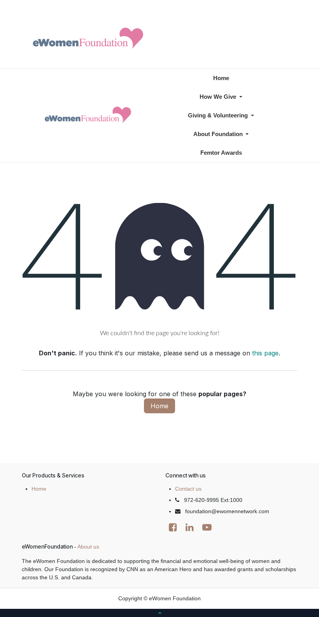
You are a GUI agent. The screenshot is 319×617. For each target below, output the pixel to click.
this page (265, 353)
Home (159, 406)
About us (88, 547)
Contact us (188, 489)
